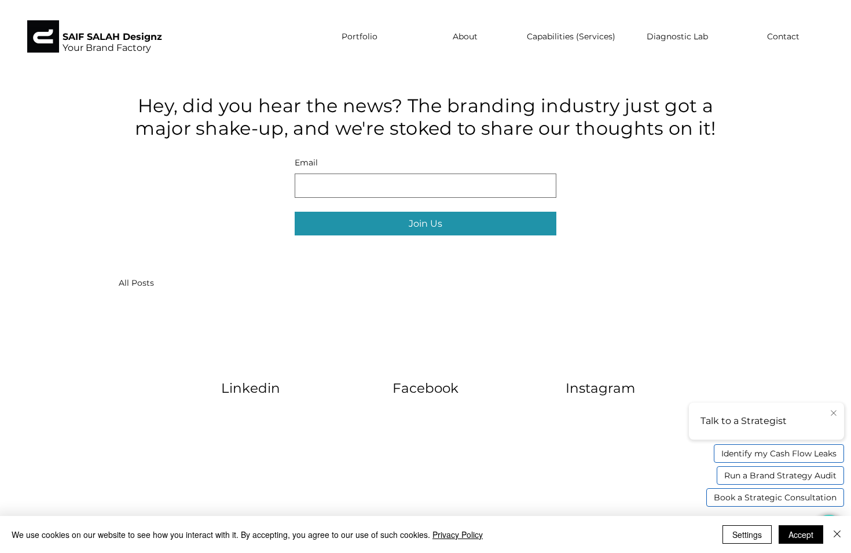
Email (306, 162)
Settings (747, 534)
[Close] (837, 534)
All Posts (136, 283)
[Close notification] (833, 413)
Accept (800, 534)
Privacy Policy (457, 534)
